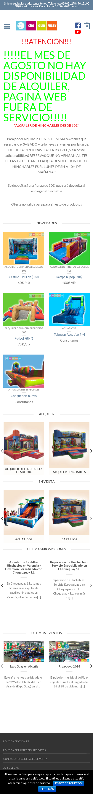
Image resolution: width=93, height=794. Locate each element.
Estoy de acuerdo (68, 783)
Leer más (47, 789)
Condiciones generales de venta (25, 758)
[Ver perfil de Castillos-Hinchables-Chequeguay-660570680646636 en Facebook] (78, 25)
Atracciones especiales (23, 389)
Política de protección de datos (24, 750)
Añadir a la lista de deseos (39, 237)
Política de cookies (16, 741)
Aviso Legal (11, 767)
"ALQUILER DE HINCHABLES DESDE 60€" (46, 125)
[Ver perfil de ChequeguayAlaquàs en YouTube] (78, 32)
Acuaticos (69, 328)
